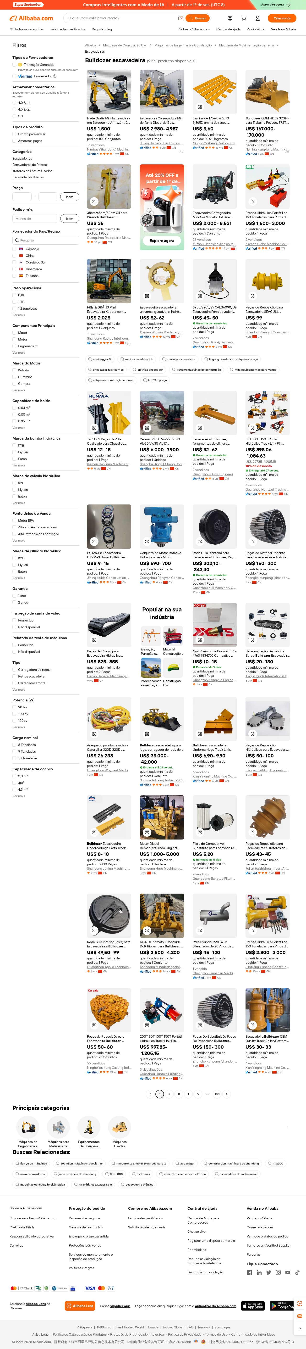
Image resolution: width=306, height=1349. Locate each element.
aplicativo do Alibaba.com (215, 1306)
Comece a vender (260, 1227)
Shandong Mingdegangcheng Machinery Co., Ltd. (162, 967)
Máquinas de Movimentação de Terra (246, 45)
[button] (181, 18)
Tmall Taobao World (129, 1327)
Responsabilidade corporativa (32, 1236)
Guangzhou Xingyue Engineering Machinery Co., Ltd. (215, 680)
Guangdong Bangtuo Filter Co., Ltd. (215, 878)
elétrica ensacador (150, 369)
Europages (222, 1327)
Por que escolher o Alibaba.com (33, 1218)
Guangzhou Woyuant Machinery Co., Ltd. (109, 770)
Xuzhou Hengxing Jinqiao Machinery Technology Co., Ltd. (215, 244)
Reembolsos (196, 1250)
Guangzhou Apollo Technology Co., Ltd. (109, 967)
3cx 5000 (116, 1174)
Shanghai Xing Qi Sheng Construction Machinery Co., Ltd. (162, 464)
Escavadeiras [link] (95, 51)
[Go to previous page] (150, 1094)
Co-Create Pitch (22, 1227)
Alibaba (90, 45)
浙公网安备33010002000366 (231, 1342)
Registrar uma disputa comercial (211, 1241)
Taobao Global (172, 1327)
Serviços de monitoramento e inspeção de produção (91, 1257)
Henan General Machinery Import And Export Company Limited (109, 676)
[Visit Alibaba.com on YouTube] (288, 1272)
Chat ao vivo (196, 1231)
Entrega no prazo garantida (89, 1236)
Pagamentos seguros (84, 1218)
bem (69, 197)
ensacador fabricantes (108, 369)
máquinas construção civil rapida (42, 1184)
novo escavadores (32, 1174)
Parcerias (254, 1254)
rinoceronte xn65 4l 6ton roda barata (141, 1163)
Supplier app (120, 1306)
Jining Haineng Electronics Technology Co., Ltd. (162, 143)
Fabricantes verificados (145, 1218)
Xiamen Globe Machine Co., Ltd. (268, 244)
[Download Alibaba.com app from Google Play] (283, 1306)
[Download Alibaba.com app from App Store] (253, 1306)
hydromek (143, 1174)
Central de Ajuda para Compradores (203, 1220)
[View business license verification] (196, 1341)
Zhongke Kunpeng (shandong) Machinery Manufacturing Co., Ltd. (268, 578)
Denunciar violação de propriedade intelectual (204, 1261)
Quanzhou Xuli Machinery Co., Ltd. (215, 588)
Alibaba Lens (36, 1304)
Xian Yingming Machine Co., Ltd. (215, 776)
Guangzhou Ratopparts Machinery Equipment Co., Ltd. (109, 238)
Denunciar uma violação (205, 1272)
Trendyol (203, 1327)
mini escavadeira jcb (139, 359)
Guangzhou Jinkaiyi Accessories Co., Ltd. (215, 342)
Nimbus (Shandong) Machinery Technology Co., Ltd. (109, 149)
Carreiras (16, 1245)
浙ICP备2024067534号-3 (275, 1342)
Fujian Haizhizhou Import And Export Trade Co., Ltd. (268, 868)
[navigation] (45, 570)
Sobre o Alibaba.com (26, 1208)
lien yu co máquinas (33, 1163)
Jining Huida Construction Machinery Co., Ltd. (109, 578)
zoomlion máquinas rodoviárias (82, 1163)
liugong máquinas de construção (199, 369)
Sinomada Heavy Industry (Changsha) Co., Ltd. (162, 780)
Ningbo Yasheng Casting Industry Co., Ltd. (215, 143)
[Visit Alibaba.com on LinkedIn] (259, 1272)
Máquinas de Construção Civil (125, 45)
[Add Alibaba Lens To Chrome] (80, 1306)
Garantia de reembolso (86, 1227)
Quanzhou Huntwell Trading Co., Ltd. (268, 489)
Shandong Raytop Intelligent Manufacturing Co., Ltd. (109, 338)
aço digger (187, 1163)
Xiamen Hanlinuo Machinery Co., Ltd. (109, 464)
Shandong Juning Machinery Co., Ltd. (109, 868)
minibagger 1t (102, 359)
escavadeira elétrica (139, 1184)
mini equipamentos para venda (255, 369)
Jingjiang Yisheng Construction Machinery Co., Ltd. (268, 967)
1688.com (104, 1327)
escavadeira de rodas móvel (238, 1174)
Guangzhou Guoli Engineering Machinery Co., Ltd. (215, 474)
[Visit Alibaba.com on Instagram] (278, 1272)
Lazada (153, 1327)
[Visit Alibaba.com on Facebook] (249, 1272)
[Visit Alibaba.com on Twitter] (269, 1272)
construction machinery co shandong (233, 1163)
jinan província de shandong (77, 1174)
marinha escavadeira (181, 359)
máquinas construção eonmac (113, 380)
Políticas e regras (81, 1268)
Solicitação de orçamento (147, 1227)
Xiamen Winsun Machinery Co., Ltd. (162, 332)
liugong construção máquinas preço (233, 359)
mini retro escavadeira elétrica (185, 1174)
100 (217, 1094)
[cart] (244, 19)
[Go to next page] (226, 1094)
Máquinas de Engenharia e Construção (183, 45)
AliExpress (85, 1327)
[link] (300, 1303)
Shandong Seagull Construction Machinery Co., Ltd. (268, 332)
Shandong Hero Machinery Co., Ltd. (162, 868)
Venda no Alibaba (259, 1218)
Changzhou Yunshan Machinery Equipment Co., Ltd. (215, 973)
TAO (190, 1327)
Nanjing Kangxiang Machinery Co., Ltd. (268, 149)
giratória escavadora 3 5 (95, 1184)
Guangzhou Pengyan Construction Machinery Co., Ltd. (162, 578)
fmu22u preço (157, 380)
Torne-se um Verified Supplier (269, 1245)
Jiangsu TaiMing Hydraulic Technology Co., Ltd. (268, 770)
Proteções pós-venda (85, 1245)
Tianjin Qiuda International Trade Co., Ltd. (268, 676)
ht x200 (278, 1163)
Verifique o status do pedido (267, 1236)
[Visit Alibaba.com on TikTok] (297, 1272)
